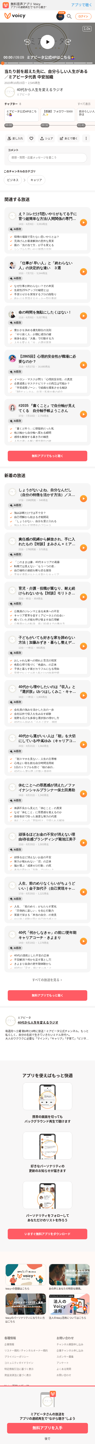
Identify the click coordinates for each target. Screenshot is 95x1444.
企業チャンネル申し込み (70, 1350)
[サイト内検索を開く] (69, 16)
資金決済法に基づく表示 (17, 1375)
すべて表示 (84, 104)
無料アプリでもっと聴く (47, 456)
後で (47, 1438)
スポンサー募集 (65, 1356)
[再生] (83, 222)
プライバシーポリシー (16, 1356)
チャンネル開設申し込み (70, 1344)
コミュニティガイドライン (18, 1363)
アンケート (63, 1363)
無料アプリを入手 (47, 1428)
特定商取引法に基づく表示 (19, 1369)
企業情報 (9, 1344)
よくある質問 (64, 1369)
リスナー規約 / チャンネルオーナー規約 (26, 1350)
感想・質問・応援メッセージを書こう (34, 157)
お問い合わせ (64, 1375)
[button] (47, 42)
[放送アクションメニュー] (86, 138)
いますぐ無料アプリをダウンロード (47, 1234)
